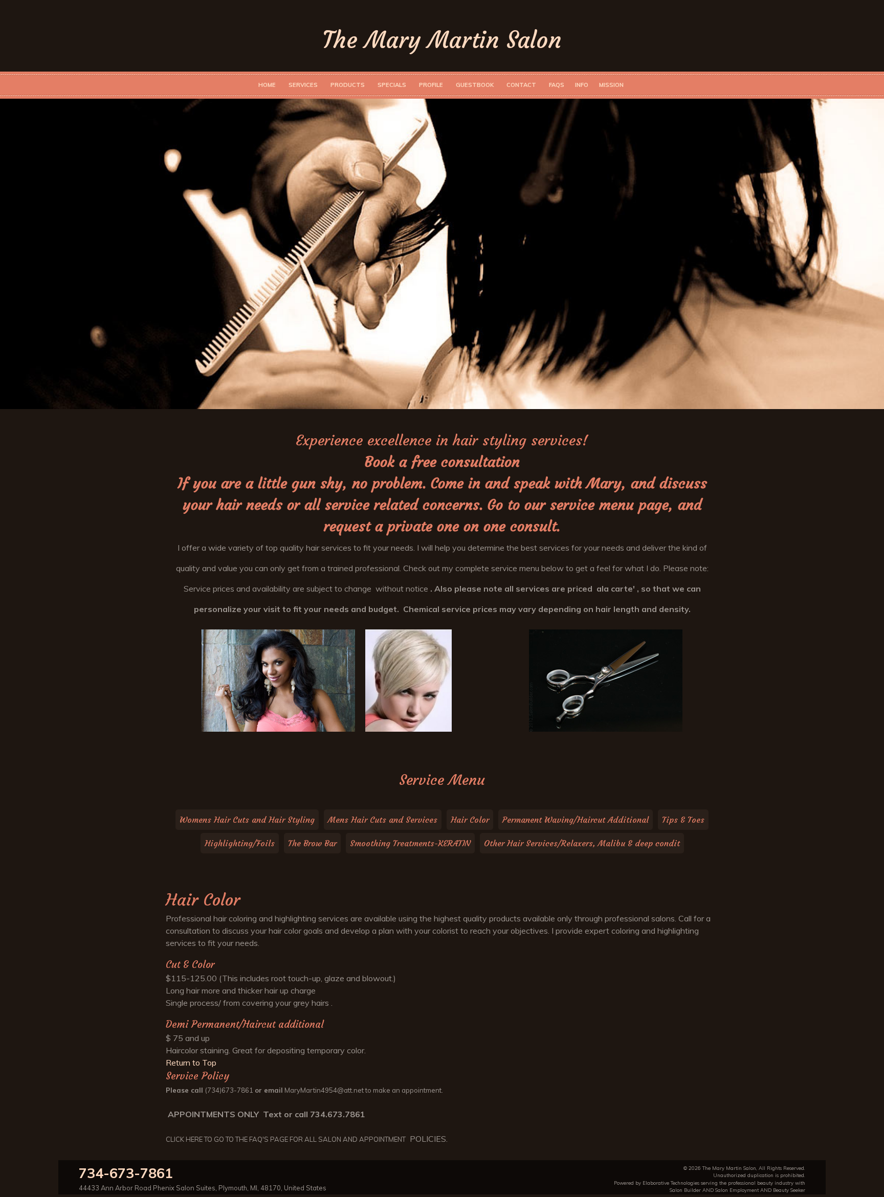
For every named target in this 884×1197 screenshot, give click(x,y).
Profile (431, 84)
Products (347, 84)
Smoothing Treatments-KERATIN (410, 843)
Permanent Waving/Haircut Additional (575, 820)
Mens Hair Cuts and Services (382, 820)
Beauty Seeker (789, 1190)
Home (267, 84)
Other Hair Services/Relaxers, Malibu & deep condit (582, 843)
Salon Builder (685, 1190)
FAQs (556, 84)
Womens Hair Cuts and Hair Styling (247, 820)
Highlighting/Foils (240, 843)
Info (581, 84)
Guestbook (475, 84)
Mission (611, 84)
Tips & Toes (683, 820)
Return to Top (191, 1062)
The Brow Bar (312, 843)
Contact (521, 84)
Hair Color (470, 820)
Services (303, 84)
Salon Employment (737, 1190)
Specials (392, 84)
